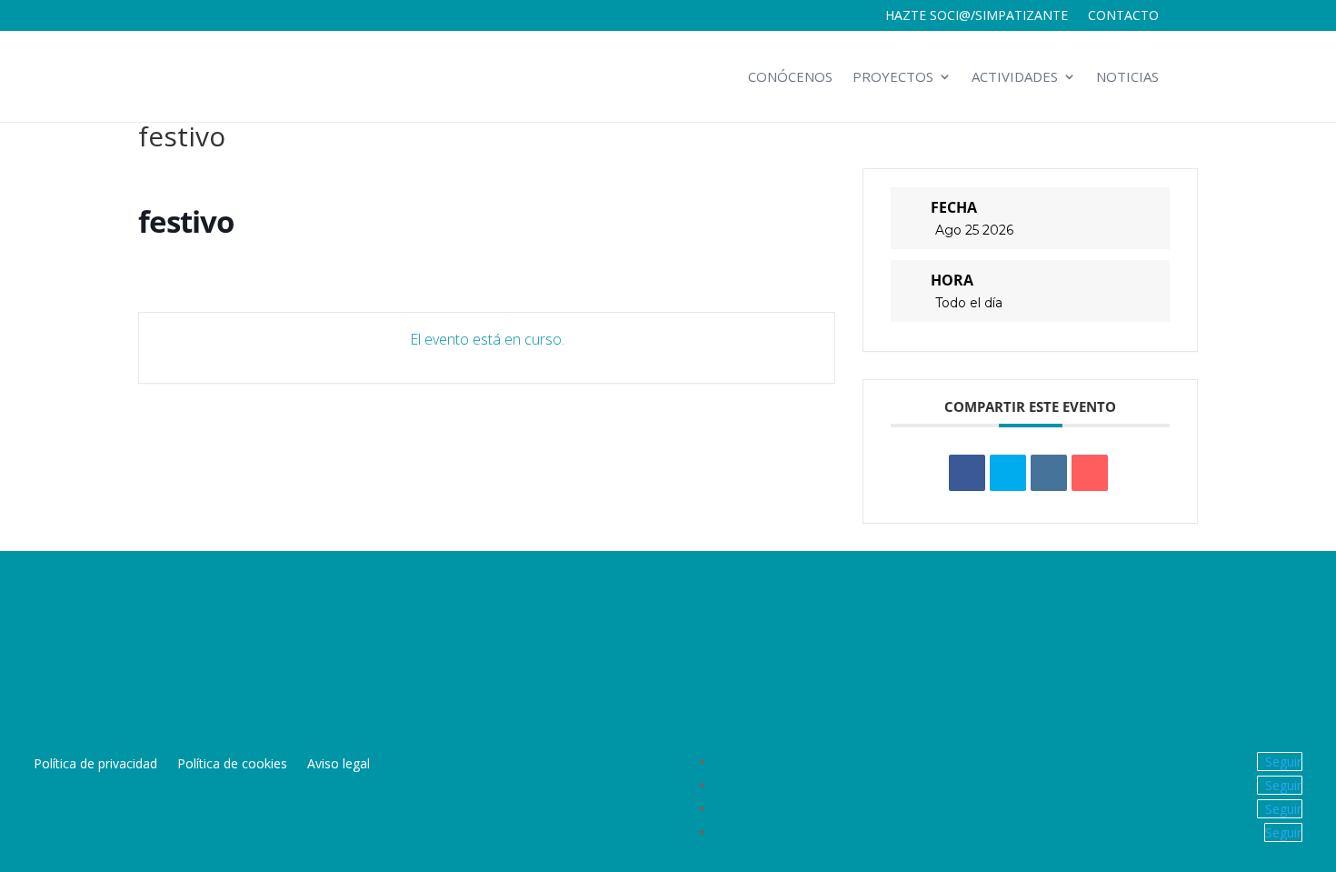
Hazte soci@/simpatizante (976, 16)
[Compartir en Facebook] (967, 473)
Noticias (1127, 76)
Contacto (1123, 16)
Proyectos (892, 76)
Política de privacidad (95, 764)
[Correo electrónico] (1090, 473)
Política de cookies (232, 764)
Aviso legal (338, 764)
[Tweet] (1008, 473)
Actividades (1015, 76)
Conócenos (790, 76)
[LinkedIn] (1049, 473)
